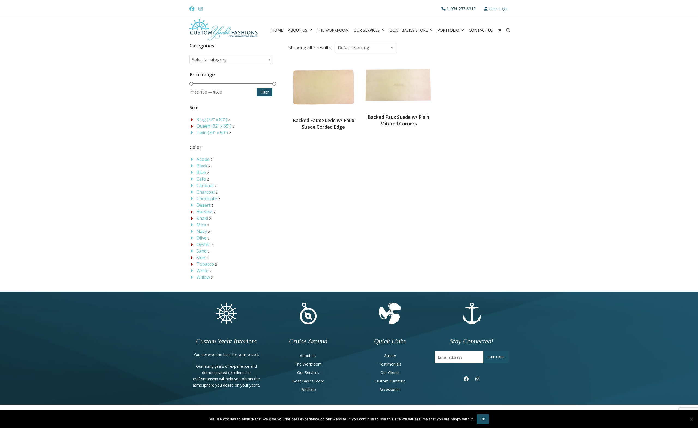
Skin (201, 258)
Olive (202, 238)
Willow (203, 277)
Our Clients (390, 372)
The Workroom (308, 364)
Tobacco (205, 264)
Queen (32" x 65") (214, 126)
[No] (691, 419)
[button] (499, 30)
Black (202, 166)
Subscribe (496, 357)
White (203, 271)
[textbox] (231, 60)
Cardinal (205, 185)
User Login (499, 8)
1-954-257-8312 (461, 8)
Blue (201, 172)
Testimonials (390, 364)
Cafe (201, 179)
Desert (203, 205)
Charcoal (206, 192)
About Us (308, 355)
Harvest (205, 212)
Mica (201, 225)
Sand (202, 251)
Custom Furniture (390, 381)
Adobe (203, 159)
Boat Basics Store (308, 381)
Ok (482, 419)
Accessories (390, 389)
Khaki (202, 218)
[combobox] (230, 59)
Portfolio (308, 389)
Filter (265, 92)
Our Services (308, 372)
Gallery (390, 355)
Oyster (203, 244)
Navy (202, 231)
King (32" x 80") (212, 119)
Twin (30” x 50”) (212, 133)
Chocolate (207, 199)
